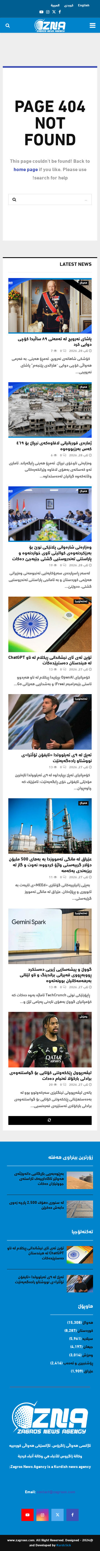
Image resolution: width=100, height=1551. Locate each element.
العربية (55, 5)
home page (26, 169)
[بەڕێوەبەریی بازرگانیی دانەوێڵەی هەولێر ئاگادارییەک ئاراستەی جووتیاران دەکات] (80, 1180)
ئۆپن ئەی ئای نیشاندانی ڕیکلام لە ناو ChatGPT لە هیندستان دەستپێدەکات (35, 1253)
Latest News (76, 264)
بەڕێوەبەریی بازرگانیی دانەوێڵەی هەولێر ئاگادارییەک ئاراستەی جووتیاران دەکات (39, 1179)
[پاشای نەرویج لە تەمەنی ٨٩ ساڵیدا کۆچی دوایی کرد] (50, 306)
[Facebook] (72, 1515)
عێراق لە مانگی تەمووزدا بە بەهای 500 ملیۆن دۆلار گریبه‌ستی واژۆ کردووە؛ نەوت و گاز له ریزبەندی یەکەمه (50, 865)
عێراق (88, 1371)
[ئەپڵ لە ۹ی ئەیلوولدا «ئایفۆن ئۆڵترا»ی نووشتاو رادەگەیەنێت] (50, 722)
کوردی (68, 5)
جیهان (88, 1347)
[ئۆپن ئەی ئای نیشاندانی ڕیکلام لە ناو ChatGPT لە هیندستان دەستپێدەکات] (50, 624)
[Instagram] (42, 1515)
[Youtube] (27, 1515)
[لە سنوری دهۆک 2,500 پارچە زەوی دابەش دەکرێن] (80, 1209)
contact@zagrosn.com (56, 1492)
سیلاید (87, 1339)
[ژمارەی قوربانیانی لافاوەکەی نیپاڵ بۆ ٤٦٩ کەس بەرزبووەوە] (50, 410)
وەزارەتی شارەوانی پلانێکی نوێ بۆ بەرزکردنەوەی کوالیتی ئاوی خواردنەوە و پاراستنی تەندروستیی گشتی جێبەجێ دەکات (52, 553)
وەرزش (83, 1016)
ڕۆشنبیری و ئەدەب (78, 1363)
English (83, 5)
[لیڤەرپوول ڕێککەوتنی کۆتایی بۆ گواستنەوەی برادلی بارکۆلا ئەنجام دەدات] (50, 1039)
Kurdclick (63, 1545)
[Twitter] (57, 1515)
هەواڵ (83, 282)
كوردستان (85, 1331)
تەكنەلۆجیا (81, 601)
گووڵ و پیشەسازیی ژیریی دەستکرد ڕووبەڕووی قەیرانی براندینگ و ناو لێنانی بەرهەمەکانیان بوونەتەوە (56, 975)
